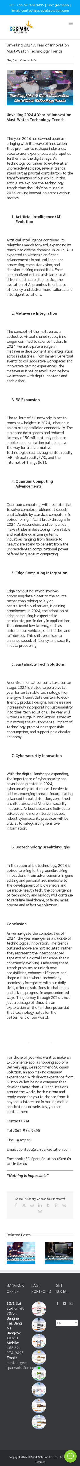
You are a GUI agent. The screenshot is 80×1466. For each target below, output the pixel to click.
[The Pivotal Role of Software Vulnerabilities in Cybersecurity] (21, 1244)
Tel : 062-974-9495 (23, 1130)
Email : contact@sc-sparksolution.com (38, 1149)
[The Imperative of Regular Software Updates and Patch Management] (59, 1244)
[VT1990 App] (39, 1325)
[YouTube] (64, 1303)
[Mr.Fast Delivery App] (39, 1406)
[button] (10, 1252)
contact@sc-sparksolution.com (45, 10)
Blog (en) (12, 60)
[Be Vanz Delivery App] (39, 1357)
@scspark (62, 4)
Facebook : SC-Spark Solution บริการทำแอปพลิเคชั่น (39, 1161)
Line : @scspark (19, 1139)
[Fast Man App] (39, 1309)
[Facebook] (57, 1303)
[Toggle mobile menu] (71, 23)
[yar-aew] (39, 1373)
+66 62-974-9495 (15, 1350)
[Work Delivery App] (39, 1422)
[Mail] (71, 1303)
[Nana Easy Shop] (39, 1390)
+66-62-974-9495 (30, 4)
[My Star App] (39, 1341)
